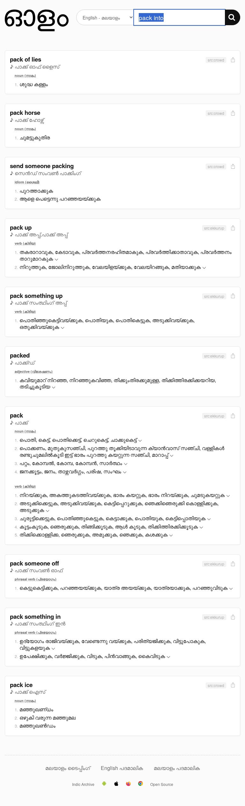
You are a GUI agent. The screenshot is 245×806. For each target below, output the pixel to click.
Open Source (161, 784)
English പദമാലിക (122, 768)
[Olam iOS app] (116, 784)
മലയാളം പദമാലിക (177, 768)
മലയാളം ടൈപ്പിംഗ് (67, 768)
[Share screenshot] (232, 60)
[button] (56, 259)
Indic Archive (83, 784)
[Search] (232, 17)
